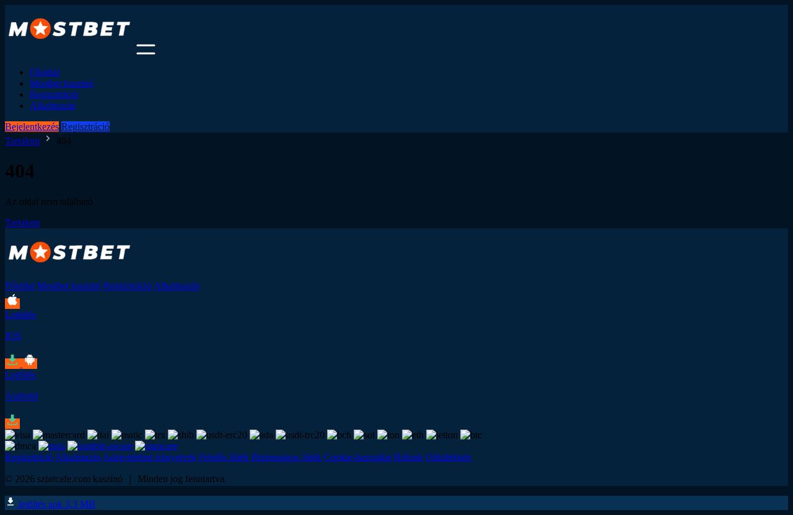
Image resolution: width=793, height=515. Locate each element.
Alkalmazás (53, 105)
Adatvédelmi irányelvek (149, 457)
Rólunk (408, 457)
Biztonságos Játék (287, 457)
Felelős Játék (224, 457)
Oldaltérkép (448, 457)
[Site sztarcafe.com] (69, 51)
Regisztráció (54, 94)
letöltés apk (55, 504)
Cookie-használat (358, 457)
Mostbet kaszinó (62, 83)
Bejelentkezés (32, 126)
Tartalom (22, 141)
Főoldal (44, 72)
